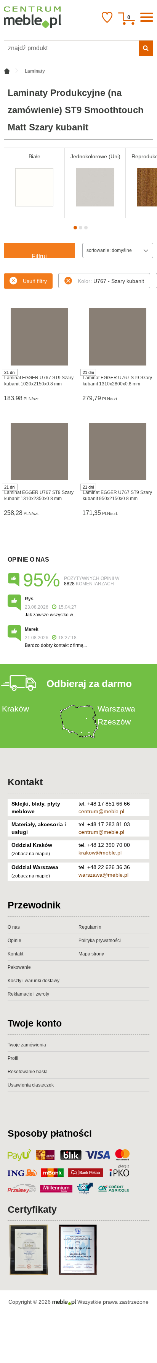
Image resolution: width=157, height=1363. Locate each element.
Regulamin (89, 927)
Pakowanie (19, 967)
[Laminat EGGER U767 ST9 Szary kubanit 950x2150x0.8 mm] (117, 451)
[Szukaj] (146, 48)
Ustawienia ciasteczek (31, 1085)
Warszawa (116, 708)
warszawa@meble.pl (103, 875)
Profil (13, 1058)
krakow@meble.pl (100, 853)
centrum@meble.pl (101, 811)
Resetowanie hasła (28, 1071)
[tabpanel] (34, 183)
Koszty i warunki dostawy (33, 980)
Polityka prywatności (99, 940)
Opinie (14, 940)
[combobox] (117, 250)
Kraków (15, 708)
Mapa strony (91, 954)
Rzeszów (114, 721)
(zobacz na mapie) (30, 853)
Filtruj (39, 255)
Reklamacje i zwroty (28, 994)
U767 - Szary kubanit (111, 281)
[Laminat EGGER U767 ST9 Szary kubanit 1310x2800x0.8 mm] (117, 337)
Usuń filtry (35, 281)
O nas (14, 927)
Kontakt (25, 782)
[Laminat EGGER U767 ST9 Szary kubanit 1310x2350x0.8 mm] (39, 451)
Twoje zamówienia (27, 1045)
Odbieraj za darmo (89, 683)
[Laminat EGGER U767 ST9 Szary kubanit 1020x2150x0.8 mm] (39, 337)
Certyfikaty (32, 1209)
